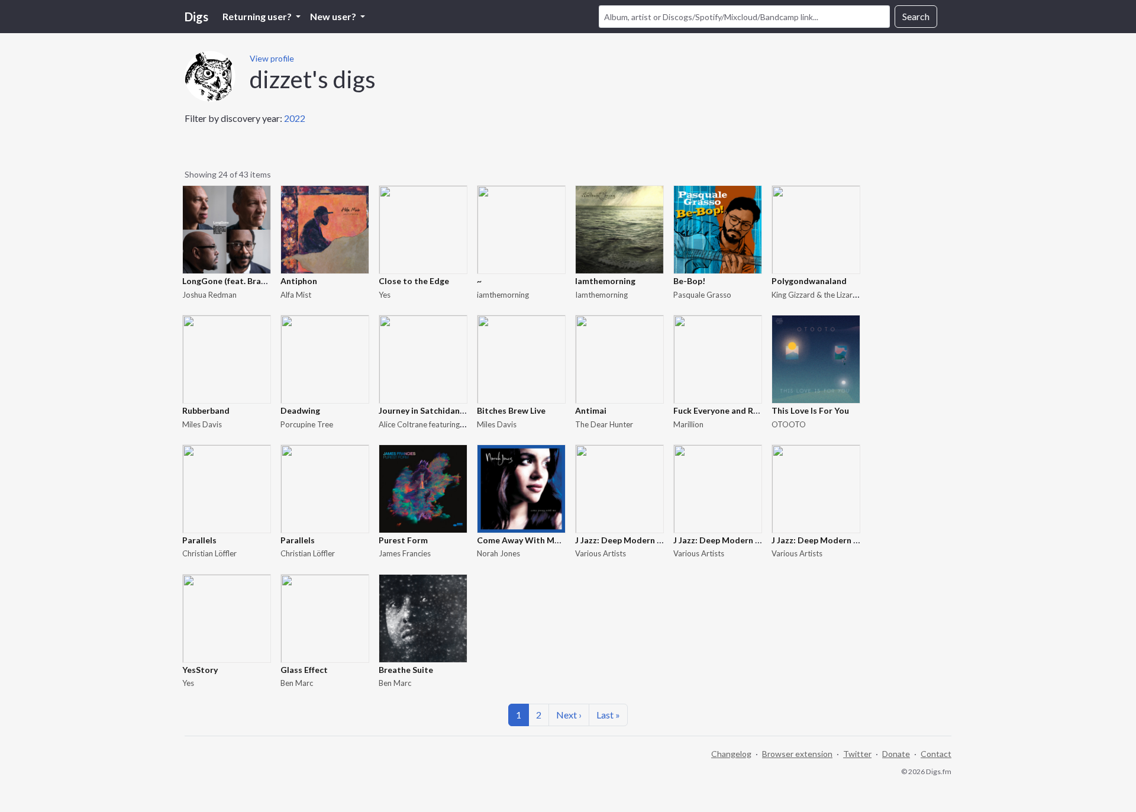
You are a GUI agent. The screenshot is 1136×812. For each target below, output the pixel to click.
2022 (294, 118)
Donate (896, 754)
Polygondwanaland (809, 281)
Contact (936, 754)
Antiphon (298, 281)
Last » (608, 714)
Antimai (590, 410)
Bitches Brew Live (511, 410)
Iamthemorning (605, 281)
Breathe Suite (406, 670)
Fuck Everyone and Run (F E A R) (734, 410)
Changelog (731, 754)
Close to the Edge (414, 281)
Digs (196, 16)
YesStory (200, 670)
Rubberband (206, 410)
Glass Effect (304, 670)
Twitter (857, 754)
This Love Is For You (810, 410)
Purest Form (403, 540)
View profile (272, 58)
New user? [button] (334, 16)
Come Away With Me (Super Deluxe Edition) (563, 540)
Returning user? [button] (257, 16)
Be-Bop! (689, 281)
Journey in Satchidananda (429, 410)
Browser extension (797, 754)
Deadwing (300, 410)
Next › (569, 714)
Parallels (199, 540)
